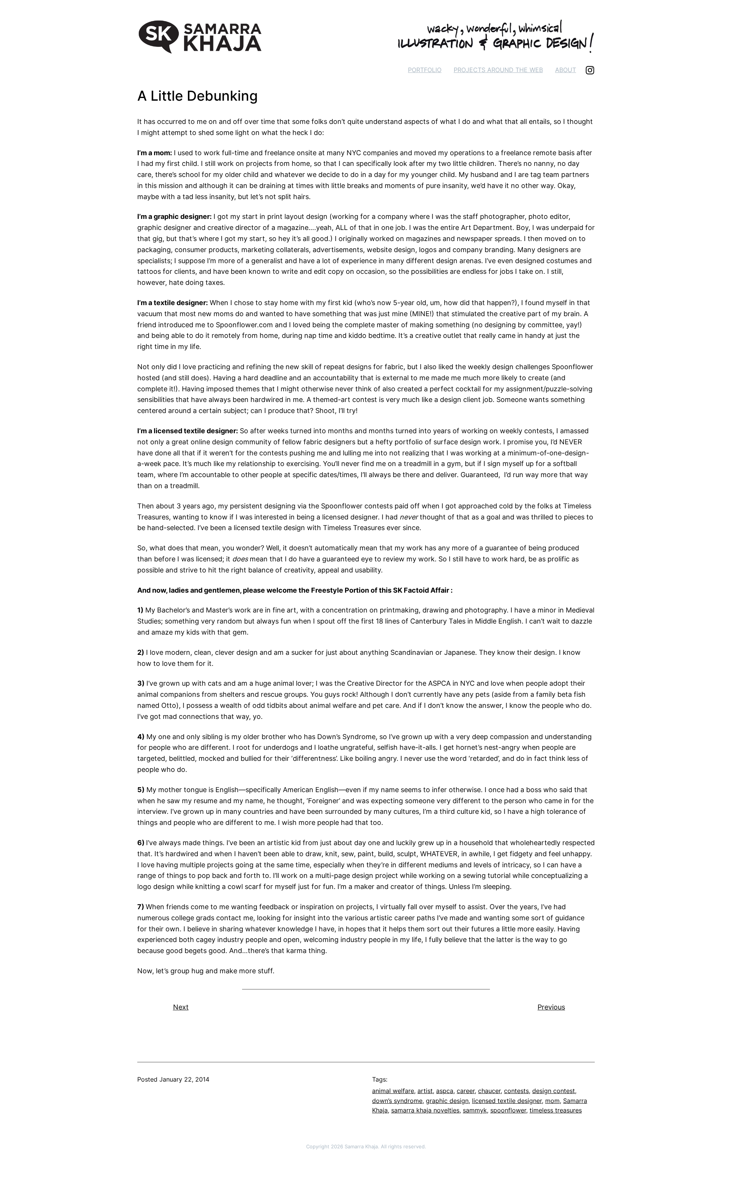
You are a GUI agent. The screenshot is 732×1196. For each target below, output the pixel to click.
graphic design (447, 1100)
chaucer (489, 1091)
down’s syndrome (397, 1100)
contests (516, 1091)
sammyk (475, 1110)
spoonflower (508, 1110)
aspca (444, 1091)
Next (181, 1007)
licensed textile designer (507, 1100)
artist (425, 1091)
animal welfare (393, 1091)
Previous (551, 1007)
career (466, 1091)
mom (552, 1100)
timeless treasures (556, 1110)
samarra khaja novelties (425, 1110)
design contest (553, 1091)
